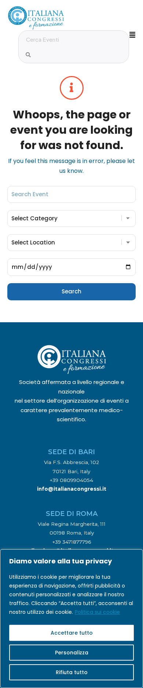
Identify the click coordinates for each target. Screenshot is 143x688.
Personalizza (71, 652)
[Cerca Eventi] (28, 55)
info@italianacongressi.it (71, 489)
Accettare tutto (72, 632)
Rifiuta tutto (72, 672)
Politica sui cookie (97, 612)
